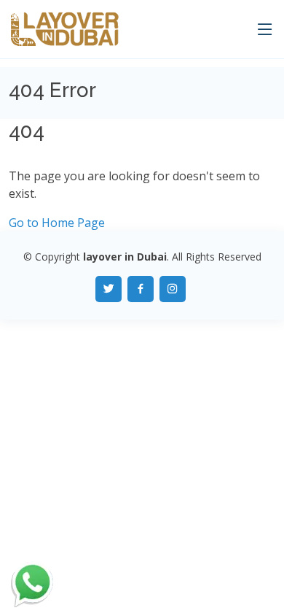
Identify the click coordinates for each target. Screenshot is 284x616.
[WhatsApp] (32, 584)
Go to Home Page (57, 223)
